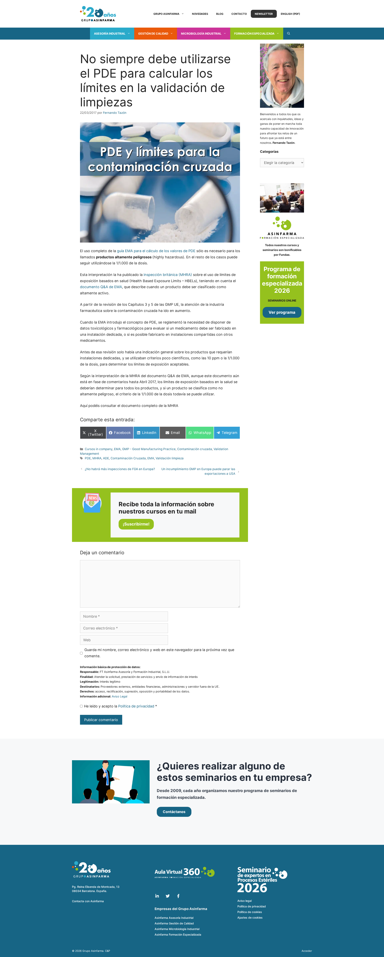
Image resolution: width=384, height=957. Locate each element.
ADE (106, 458)
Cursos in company (98, 449)
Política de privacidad (136, 706)
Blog (219, 13)
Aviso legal (244, 900)
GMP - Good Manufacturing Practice (149, 449)
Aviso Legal (119, 696)
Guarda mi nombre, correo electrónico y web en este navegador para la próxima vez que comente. (159, 653)
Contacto (239, 13)
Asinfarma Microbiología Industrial (177, 929)
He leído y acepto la (120, 706)
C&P (107, 950)
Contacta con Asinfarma (88, 901)
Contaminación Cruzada (128, 458)
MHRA (96, 458)
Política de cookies (249, 912)
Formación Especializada (254, 33)
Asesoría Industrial (109, 33)
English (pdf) (290, 13)
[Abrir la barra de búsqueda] (288, 34)
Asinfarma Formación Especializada (178, 934)
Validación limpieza (170, 458)
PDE (88, 458)
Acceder (307, 950)
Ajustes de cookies (250, 917)
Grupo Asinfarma (166, 13)
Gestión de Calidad (153, 33)
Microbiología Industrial (201, 33)
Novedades (200, 13)
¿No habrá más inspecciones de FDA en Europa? (120, 469)
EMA (117, 449)
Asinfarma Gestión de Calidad (174, 923)
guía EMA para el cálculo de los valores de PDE (156, 251)
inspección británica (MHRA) (168, 275)
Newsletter (264, 13)
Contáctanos (174, 812)
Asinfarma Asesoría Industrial (174, 917)
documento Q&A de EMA (101, 287)
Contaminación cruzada (194, 449)
